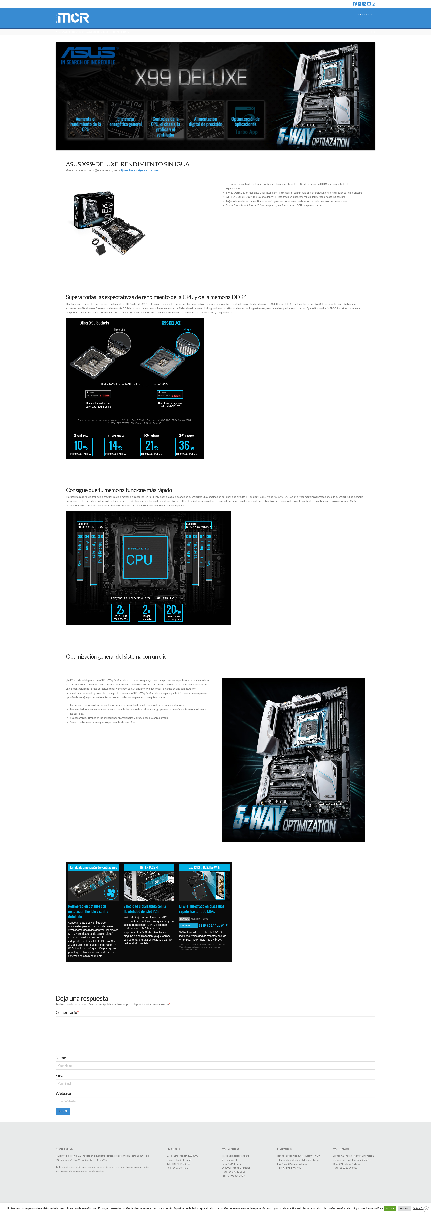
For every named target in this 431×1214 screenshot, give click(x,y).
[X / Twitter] (359, 4)
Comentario (67, 1012)
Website (63, 1093)
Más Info (418, 1208)
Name (61, 1057)
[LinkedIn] (364, 4)
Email (60, 1075)
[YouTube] (369, 4)
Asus (125, 170)
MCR (132, 170)
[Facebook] (355, 4)
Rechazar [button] (404, 1208)
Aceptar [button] (390, 1208)
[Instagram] (373, 4)
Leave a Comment (151, 170)
